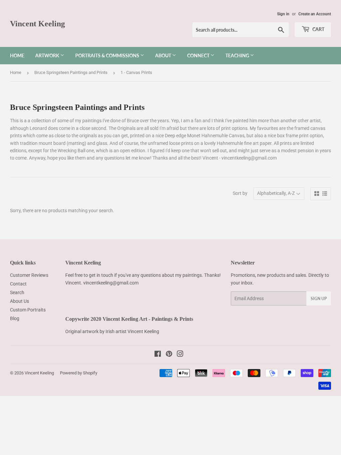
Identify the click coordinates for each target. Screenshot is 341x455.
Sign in (283, 14)
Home (17, 55)
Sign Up (319, 298)
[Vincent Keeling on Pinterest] (169, 354)
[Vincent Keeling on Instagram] (180, 354)
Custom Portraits (28, 309)
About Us (19, 301)
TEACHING (237, 55)
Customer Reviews (29, 275)
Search (17, 292)
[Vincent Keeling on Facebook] (157, 354)
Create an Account (314, 14)
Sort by (240, 193)
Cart (317, 29)
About (163, 55)
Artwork (47, 55)
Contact (18, 283)
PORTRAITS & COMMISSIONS (107, 55)
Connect (198, 55)
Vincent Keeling (37, 23)
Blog (14, 318)
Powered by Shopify (78, 372)
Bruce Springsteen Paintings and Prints (71, 72)
